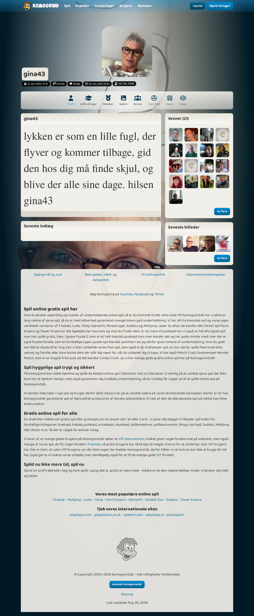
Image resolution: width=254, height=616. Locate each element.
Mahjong (74, 500)
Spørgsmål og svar (48, 274)
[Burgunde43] (222, 166)
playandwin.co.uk (107, 515)
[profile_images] (175, 244)
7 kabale (58, 500)
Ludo (88, 500)
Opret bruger (220, 6)
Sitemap (127, 594)
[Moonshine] (176, 181)
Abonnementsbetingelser (206, 274)
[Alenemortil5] (176, 197)
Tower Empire (191, 500)
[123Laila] (207, 166)
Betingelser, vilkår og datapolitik (101, 277)
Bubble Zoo (154, 500)
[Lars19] (222, 134)
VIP (158, 455)
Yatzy (99, 500)
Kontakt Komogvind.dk (127, 584)
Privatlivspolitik (153, 274)
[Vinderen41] (176, 134)
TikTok (159, 294)
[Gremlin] (191, 150)
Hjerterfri (135, 500)
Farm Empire (115, 500)
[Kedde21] (207, 150)
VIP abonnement (131, 439)
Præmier (94, 444)
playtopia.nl (155, 515)
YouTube (126, 294)
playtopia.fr (175, 515)
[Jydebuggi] (207, 134)
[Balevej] (191, 166)
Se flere (222, 211)
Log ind (197, 6)
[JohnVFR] (176, 150)
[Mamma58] (207, 181)
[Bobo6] (222, 181)
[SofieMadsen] (191, 181)
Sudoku (172, 500)
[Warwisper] (222, 150)
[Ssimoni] (176, 166)
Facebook (141, 294)
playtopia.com (80, 515)
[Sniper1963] (191, 134)
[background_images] (191, 244)
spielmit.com (133, 515)
